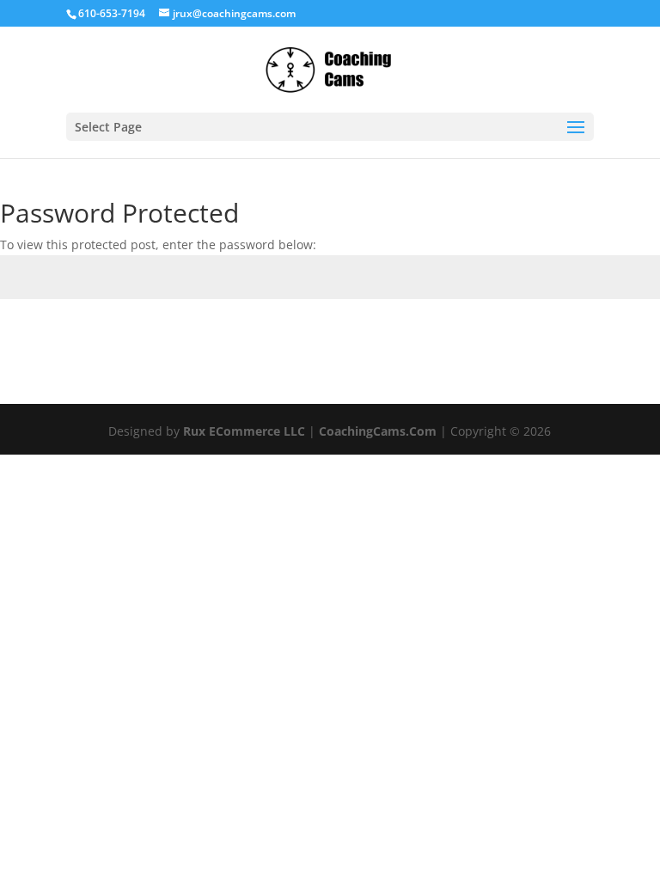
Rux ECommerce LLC (244, 431)
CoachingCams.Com (378, 431)
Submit (612, 339)
